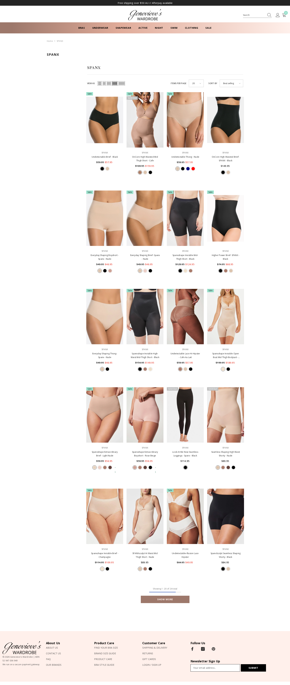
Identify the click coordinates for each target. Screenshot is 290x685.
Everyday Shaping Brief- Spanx (145, 257)
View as (91, 83)
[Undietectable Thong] (185, 120)
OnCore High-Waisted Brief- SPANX (225, 158)
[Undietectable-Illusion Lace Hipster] (185, 516)
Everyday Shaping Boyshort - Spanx (105, 257)
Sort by (212, 83)
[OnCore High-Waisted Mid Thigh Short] (145, 120)
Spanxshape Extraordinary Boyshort (145, 454)
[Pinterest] (213, 649)
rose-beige (110, 271)
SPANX (60, 41)
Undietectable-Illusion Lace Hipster (185, 555)
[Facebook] (192, 649)
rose (145, 271)
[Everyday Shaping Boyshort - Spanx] (104, 218)
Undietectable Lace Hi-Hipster (185, 355)
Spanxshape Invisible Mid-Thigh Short (185, 257)
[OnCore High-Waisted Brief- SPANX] (225, 120)
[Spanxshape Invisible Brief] (104, 516)
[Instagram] (203, 649)
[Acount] (278, 15)
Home (50, 41)
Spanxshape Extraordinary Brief (105, 454)
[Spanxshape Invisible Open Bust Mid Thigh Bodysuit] (225, 316)
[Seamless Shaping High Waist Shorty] (225, 415)
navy (188, 169)
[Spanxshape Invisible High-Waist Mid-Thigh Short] (145, 316)
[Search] (257, 15)
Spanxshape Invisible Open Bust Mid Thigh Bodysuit (225, 355)
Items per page (178, 83)
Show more (165, 599)
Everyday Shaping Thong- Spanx (104, 355)
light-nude (94, 467)
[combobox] (254, 15)
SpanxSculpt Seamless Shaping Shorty (226, 555)
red (193, 169)
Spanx (105, 152)
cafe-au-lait (190, 271)
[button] (100, 83)
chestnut (110, 467)
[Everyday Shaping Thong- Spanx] (104, 316)
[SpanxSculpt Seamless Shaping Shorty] (225, 516)
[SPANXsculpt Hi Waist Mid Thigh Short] (145, 516)
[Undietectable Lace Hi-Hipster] (185, 316)
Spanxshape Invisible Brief (104, 555)
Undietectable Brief (105, 156)
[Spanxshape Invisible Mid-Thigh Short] (185, 218)
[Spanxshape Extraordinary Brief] (104, 415)
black (102, 169)
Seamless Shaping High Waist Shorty (225, 454)
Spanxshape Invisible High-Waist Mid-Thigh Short (145, 355)
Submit (253, 667)
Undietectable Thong (185, 156)
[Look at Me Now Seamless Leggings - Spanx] (185, 415)
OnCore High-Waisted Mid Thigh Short (145, 158)
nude (107, 169)
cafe (140, 172)
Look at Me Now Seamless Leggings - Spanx (185, 454)
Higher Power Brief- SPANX (225, 257)
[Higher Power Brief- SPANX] (225, 218)
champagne (185, 271)
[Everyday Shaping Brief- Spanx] (145, 218)
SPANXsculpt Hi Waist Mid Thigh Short (145, 555)
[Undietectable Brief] (104, 120)
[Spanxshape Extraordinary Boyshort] (145, 415)
